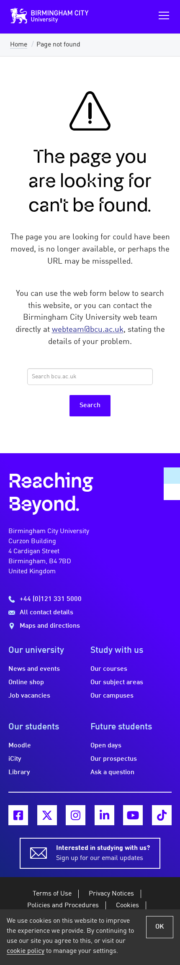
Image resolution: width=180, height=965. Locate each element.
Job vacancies (29, 696)
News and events (34, 669)
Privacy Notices (111, 894)
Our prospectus (113, 759)
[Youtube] (133, 815)
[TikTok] (162, 815)
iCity (14, 759)
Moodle (19, 745)
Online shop (26, 682)
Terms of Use (52, 894)
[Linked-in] (104, 815)
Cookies (127, 905)
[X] (47, 815)
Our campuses (112, 696)
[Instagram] (75, 815)
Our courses (108, 669)
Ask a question (112, 772)
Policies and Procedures (63, 905)
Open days (105, 745)
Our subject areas (116, 682)
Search (90, 405)
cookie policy (25, 951)
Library (19, 772)
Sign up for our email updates (103, 853)
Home (18, 44)
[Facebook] (18, 815)
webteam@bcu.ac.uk (87, 330)
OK (159, 927)
